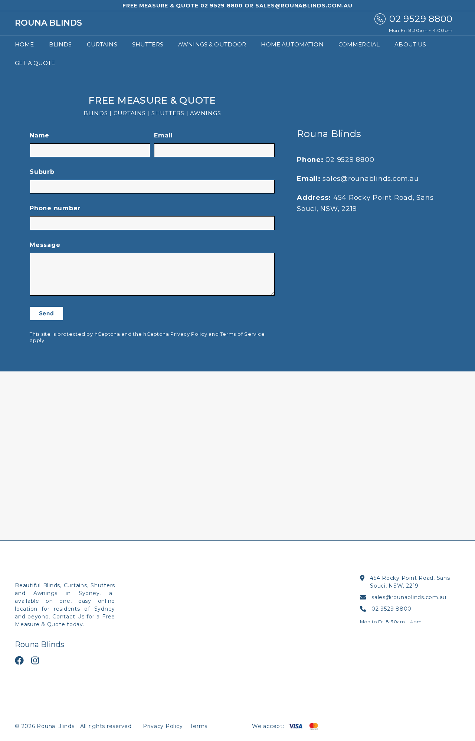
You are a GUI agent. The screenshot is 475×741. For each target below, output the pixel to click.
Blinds (60, 44)
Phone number (55, 208)
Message (45, 244)
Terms (198, 726)
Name (39, 135)
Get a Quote (35, 62)
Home (24, 44)
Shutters (147, 44)
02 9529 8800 (349, 160)
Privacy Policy (188, 334)
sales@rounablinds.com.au (370, 179)
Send (46, 313)
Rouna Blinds (48, 23)
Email (163, 135)
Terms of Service (242, 334)
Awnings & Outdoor (212, 44)
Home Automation (292, 44)
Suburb (42, 171)
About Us (410, 44)
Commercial (359, 44)
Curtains (102, 44)
